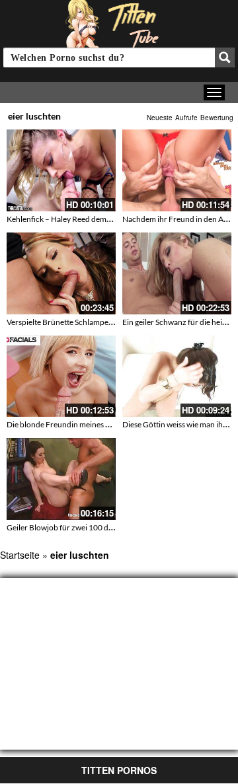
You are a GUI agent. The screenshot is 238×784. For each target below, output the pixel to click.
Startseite (20, 554)
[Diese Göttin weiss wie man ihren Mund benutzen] (176, 376)
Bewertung (216, 117)
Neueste (160, 117)
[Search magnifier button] (225, 57)
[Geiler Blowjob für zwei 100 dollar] (61, 479)
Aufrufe (186, 117)
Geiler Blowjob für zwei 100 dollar (65, 527)
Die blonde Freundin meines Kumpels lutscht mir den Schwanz (114, 424)
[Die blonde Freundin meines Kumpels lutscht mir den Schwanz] (61, 376)
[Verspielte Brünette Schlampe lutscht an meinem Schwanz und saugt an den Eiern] (61, 273)
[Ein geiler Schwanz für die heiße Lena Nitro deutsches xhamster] (176, 273)
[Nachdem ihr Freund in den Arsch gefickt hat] (176, 170)
